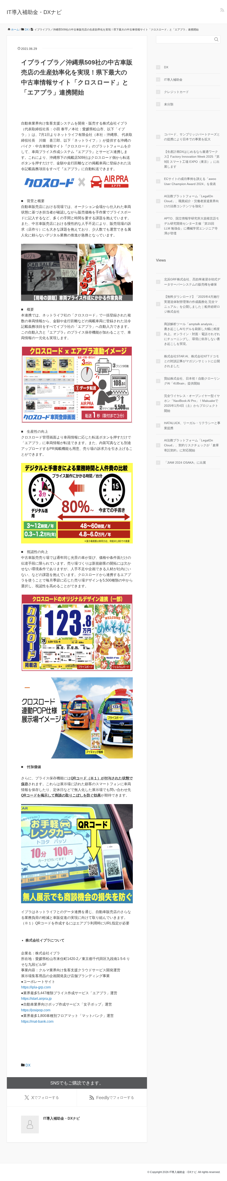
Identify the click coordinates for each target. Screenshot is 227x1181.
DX (28, 1065)
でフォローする (45, 1097)
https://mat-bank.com (37, 1021)
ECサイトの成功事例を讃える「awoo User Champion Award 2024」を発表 (190, 181)
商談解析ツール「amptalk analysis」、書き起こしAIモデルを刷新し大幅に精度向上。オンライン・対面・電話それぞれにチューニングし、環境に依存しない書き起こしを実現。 (192, 334)
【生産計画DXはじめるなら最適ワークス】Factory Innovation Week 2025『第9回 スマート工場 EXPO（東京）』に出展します (191, 159)
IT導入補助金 (173, 79)
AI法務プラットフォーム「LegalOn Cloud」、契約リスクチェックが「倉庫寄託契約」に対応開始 (191, 445)
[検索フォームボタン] (216, 39)
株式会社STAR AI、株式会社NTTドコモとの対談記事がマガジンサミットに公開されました (192, 361)
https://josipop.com (35, 1010)
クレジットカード (176, 92)
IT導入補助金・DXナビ (34, 12)
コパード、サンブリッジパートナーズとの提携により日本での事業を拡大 (192, 137)
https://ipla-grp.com (36, 987)
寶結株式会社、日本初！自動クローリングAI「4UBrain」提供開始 (192, 381)
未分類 (168, 104)
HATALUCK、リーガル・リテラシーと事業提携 (192, 425)
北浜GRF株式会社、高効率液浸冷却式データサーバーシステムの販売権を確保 (192, 282)
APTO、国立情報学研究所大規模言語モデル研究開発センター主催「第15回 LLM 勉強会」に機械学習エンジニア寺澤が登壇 (191, 226)
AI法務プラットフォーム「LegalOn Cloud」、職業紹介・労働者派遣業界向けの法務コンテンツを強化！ (191, 201)
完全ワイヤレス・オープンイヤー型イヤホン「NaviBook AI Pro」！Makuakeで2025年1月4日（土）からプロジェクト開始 (192, 403)
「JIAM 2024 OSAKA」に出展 (185, 462)
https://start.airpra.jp (36, 998)
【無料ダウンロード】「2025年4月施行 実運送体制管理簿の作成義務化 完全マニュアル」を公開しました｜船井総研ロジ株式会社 (192, 304)
